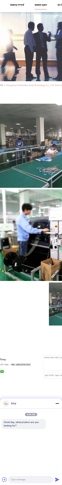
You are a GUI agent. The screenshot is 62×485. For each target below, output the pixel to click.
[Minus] (57, 403)
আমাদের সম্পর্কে (17, 4)
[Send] (57, 479)
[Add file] (4, 479)
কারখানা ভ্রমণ (41, 4)
